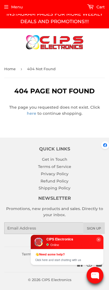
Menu (17, 6)
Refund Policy (54, 181)
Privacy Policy (54, 173)
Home (10, 69)
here (31, 113)
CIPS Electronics (57, 279)
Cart (100, 6)
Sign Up (94, 228)
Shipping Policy (54, 188)
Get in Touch (54, 159)
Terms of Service (54, 166)
